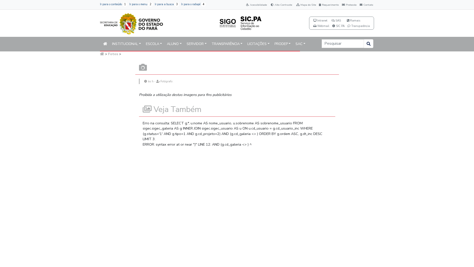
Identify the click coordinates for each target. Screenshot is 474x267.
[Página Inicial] (102, 53)
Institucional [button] (125, 44)
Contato (368, 5)
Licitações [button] (257, 44)
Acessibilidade (258, 5)
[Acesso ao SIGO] (228, 22)
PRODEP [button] (281, 44)
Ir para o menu (140, 4)
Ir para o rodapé (192, 4)
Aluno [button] (173, 44)
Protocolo (351, 5)
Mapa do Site (308, 5)
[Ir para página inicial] (131, 22)
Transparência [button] (226, 44)
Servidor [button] (195, 44)
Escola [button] (152, 44)
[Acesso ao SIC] (251, 22)
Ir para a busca (166, 4)
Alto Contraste (283, 5)
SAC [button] (299, 44)
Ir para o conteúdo (113, 4)
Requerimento (330, 5)
